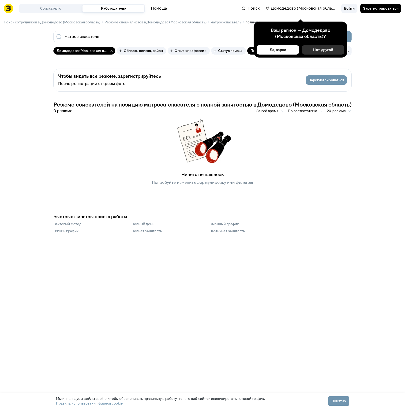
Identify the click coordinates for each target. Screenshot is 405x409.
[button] (349, 8)
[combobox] (169, 37)
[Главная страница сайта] (8, 8)
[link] (251, 8)
